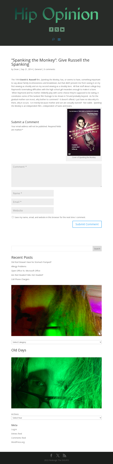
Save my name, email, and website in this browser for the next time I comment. (50, 217)
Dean (16, 69)
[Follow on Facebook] (51, 29)
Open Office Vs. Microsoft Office (25, 270)
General (38, 69)
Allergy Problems (18, 266)
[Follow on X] (57, 29)
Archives (15, 414)
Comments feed (18, 437)
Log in (14, 429)
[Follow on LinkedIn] (62, 29)
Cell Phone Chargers (20, 279)
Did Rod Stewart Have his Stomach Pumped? (31, 262)
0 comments (49, 69)
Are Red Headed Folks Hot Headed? (27, 275)
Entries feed (16, 433)
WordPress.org (18, 442)
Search (97, 248)
